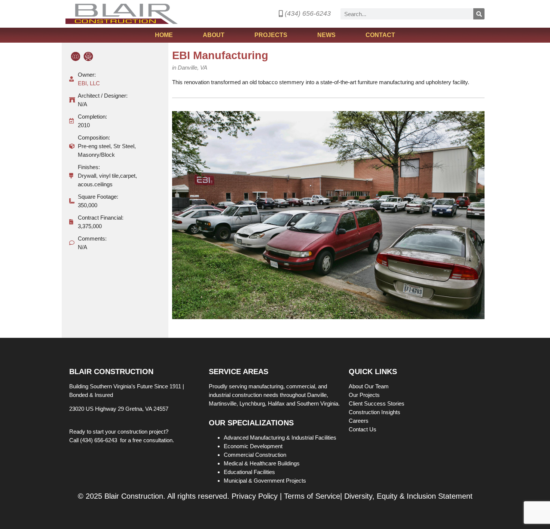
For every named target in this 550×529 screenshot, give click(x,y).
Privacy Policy (255, 496)
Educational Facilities (249, 472)
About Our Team (369, 386)
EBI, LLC (89, 83)
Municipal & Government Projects (265, 480)
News (326, 35)
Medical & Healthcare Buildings (262, 463)
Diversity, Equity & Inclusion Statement (408, 496)
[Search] (479, 13)
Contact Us (362, 429)
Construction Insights (375, 412)
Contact (380, 35)
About (213, 35)
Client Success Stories (377, 403)
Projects (270, 35)
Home (164, 35)
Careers (359, 421)
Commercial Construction (255, 455)
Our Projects (365, 395)
